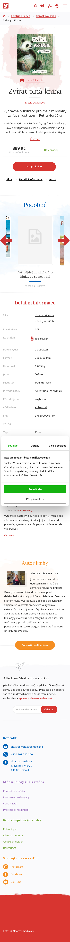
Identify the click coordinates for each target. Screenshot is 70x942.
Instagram (17, 866)
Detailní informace (30, 179)
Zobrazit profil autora (35, 645)
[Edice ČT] (42, 911)
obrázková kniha (44, 315)
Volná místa (9, 803)
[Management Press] (55, 905)
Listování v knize (35, 80)
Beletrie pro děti (20, 16)
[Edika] (28, 905)
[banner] (6, 6)
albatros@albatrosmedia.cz (27, 746)
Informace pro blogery (16, 797)
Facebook (16, 874)
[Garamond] (24, 918)
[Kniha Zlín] (21, 911)
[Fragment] (7, 911)
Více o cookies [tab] (57, 445)
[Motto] (14, 905)
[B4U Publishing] (62, 905)
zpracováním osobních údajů (35, 698)
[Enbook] (45, 918)
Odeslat (49, 709)
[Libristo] (31, 918)
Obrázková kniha (46, 16)
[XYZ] (21, 905)
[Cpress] (49, 905)
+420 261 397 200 (22, 754)
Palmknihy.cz (10, 829)
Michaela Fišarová (35, 285)
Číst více (35, 139)
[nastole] (35, 905)
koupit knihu (34, 166)
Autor (52, 179)
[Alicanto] (14, 911)
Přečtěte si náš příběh (16, 809)
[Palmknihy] (49, 911)
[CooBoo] (7, 905)
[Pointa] (62, 911)
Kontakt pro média (14, 791)
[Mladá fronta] (17, 918)
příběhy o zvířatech (46, 321)
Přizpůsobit (33, 499)
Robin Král (41, 407)
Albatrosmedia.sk (13, 841)
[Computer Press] (42, 905)
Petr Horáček (43, 382)
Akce (9, 179)
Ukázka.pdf (41, 338)
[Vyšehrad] (28, 911)
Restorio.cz (9, 847)
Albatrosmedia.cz (13, 835)
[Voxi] (35, 911)
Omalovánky (25, 510)
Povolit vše (35, 489)
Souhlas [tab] (13, 445)
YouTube (16, 882)
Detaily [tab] (35, 445)
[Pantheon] (55, 911)
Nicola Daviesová (35, 102)
